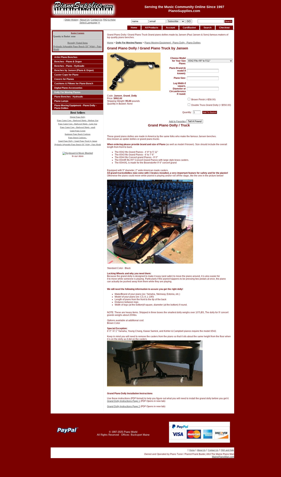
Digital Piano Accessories (68, 88)
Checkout (224, 27)
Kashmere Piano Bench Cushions (77, 134)
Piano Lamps (61, 101)
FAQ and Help (227, 450)
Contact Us (96, 20)
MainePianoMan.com (223, 456)
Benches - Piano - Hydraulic (69, 66)
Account (170, 27)
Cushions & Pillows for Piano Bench (73, 83)
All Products (151, 27)
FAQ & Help (109, 20)
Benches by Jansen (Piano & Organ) (74, 70)
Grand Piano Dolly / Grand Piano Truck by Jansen (77, 141)
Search (207, 27)
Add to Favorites (177, 121)
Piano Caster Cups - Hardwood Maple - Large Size (77, 124)
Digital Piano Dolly (77, 117)
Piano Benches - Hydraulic (68, 96)
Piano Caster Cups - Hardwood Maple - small (77, 127)
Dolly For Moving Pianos (67, 92)
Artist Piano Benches (65, 57)
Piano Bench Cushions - (77, 138)
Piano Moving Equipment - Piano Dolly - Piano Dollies (75, 106)
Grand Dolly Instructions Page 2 (123, 406)
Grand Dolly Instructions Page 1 (123, 401)
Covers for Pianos (64, 79)
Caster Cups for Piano (66, 74)
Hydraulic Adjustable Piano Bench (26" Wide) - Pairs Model (77, 144)
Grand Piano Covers (77, 131)
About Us (84, 20)
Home (134, 27)
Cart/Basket (189, 27)
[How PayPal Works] (199, 442)
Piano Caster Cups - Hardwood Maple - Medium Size (77, 120)
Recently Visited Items (77, 43)
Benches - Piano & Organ (68, 61)
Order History (71, 20)
